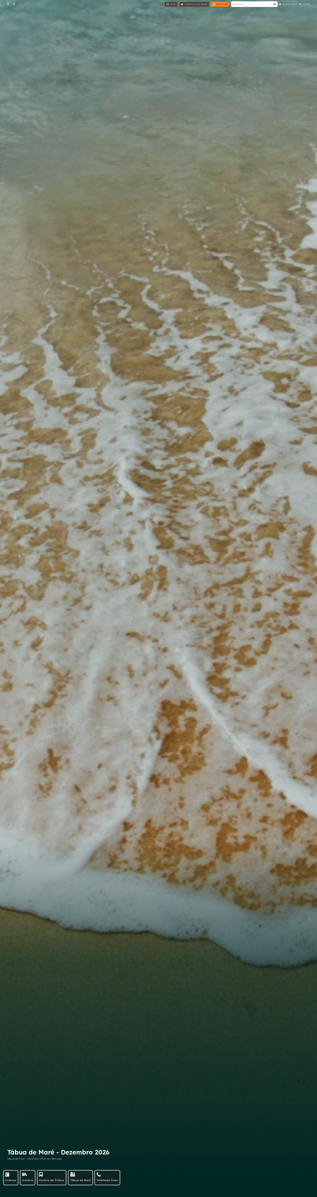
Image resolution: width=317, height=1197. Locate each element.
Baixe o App (222, 4)
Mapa (173, 4)
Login (306, 4)
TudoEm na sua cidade (195, 4)
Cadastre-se (290, 4)
